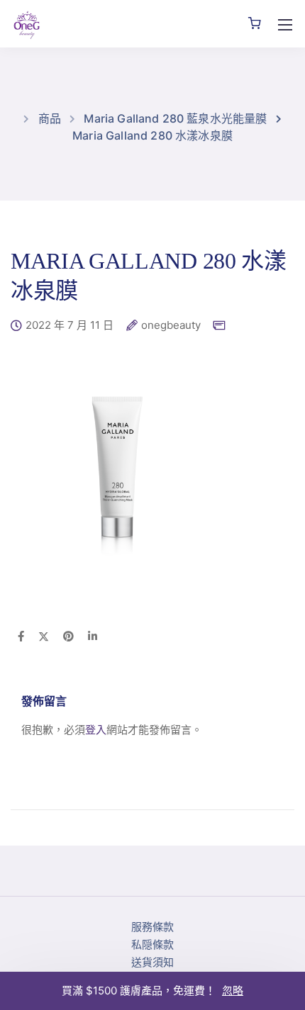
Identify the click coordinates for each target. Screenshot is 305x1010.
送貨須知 (152, 962)
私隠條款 (152, 944)
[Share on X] (43, 637)
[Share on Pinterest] (68, 637)
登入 (95, 729)
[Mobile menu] (285, 25)
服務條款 (152, 926)
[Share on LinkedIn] (92, 637)
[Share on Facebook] (21, 637)
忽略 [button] (232, 990)
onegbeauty (171, 326)
